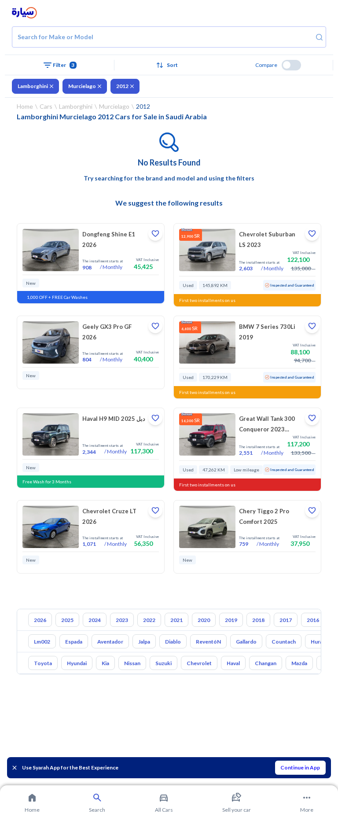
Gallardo (246, 641)
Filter (64, 65)
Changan (265, 663)
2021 (176, 620)
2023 (122, 620)
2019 (231, 620)
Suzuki (163, 663)
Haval (233, 663)
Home (25, 106)
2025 (67, 620)
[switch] (291, 65)
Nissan (132, 663)
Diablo (173, 641)
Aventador (110, 641)
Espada (73, 641)
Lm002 (42, 641)
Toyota (43, 663)
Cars (46, 106)
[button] (169, 65)
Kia (105, 663)
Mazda (299, 663)
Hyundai (77, 663)
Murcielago (82, 86)
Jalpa (144, 641)
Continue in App (300, 767)
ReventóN (208, 641)
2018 (258, 620)
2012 (122, 86)
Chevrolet (199, 663)
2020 (204, 620)
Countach (284, 641)
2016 (313, 620)
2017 (285, 620)
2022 (149, 620)
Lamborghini (33, 86)
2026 (40, 620)
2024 (94, 620)
